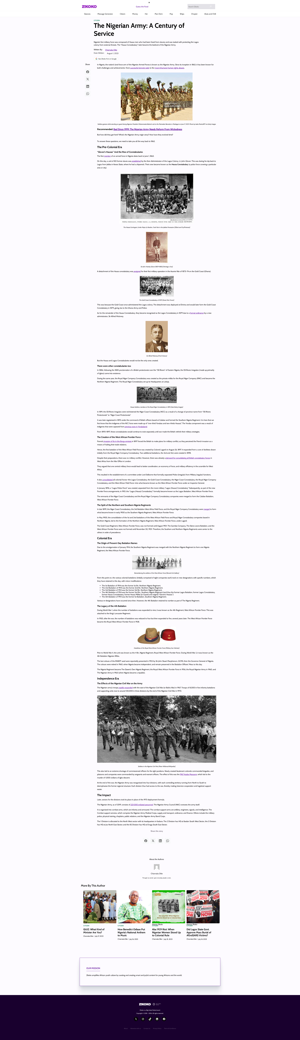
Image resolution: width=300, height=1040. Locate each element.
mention (107, 156)
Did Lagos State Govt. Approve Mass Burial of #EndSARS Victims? (199, 932)
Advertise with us (135, 1028)
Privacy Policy (157, 1028)
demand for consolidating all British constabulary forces (188, 458)
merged (207, 509)
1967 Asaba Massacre (188, 774)
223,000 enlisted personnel (141, 805)
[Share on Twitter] (88, 79)
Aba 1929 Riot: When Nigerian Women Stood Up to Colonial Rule (166, 932)
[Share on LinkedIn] (88, 86)
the (118, 441)
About (126, 1028)
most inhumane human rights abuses (169, 68)
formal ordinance (197, 313)
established (136, 161)
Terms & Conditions (170, 1028)
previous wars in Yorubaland (135, 427)
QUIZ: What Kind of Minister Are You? (93, 931)
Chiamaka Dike (111, 50)
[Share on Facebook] (88, 72)
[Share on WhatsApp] (88, 94)
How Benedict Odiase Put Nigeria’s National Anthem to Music (131, 932)
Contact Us (147, 1028)
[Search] (210, 6)
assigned (137, 271)
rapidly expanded (125, 688)
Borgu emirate (126, 441)
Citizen (97, 20)
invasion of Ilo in (110, 441)
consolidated (107, 480)
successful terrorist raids (139, 68)
